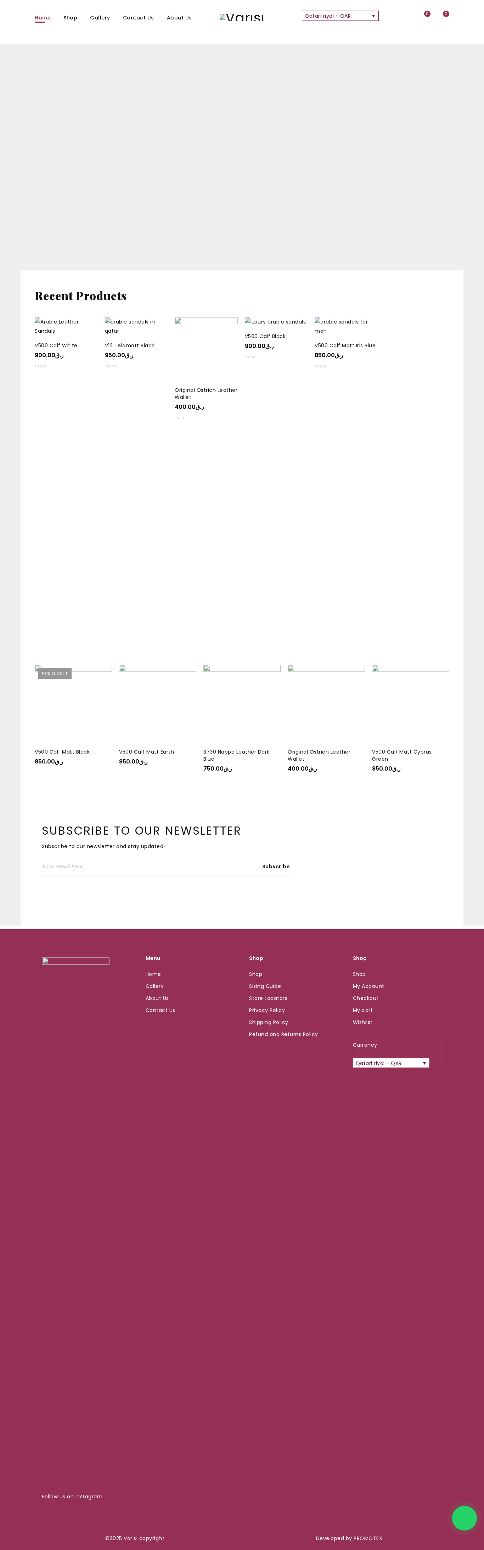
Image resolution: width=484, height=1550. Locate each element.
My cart (363, 1010)
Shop (255, 974)
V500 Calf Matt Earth (146, 751)
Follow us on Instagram (72, 1496)
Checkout (366, 998)
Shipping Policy (268, 1022)
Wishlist (363, 1022)
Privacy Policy (267, 1010)
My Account (368, 986)
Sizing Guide (265, 986)
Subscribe (276, 866)
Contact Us (160, 1010)
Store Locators (268, 998)
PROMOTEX (368, 1538)
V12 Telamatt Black (129, 345)
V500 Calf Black (265, 336)
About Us (157, 998)
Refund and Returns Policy (283, 1034)
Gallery (155, 986)
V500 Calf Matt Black (62, 751)
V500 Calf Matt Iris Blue (345, 345)
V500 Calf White (56, 345)
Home (153, 974)
